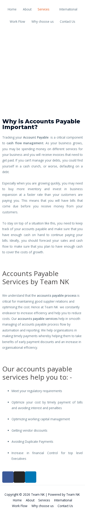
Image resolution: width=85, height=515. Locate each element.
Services (43, 9)
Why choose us (43, 21)
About (27, 9)
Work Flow (17, 21)
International (68, 9)
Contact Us (67, 21)
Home (12, 9)
